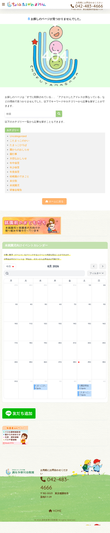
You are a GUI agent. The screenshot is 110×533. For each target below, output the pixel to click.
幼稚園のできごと (19, 176)
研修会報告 (16, 189)
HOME (56, 511)
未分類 (13, 180)
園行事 (13, 153)
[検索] (59, 114)
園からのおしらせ (19, 149)
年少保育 (14, 167)
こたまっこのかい (19, 140)
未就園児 (14, 185)
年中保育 (14, 162)
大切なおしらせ (18, 158)
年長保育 (14, 171)
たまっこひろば (18, 144)
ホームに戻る (55, 201)
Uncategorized (18, 136)
